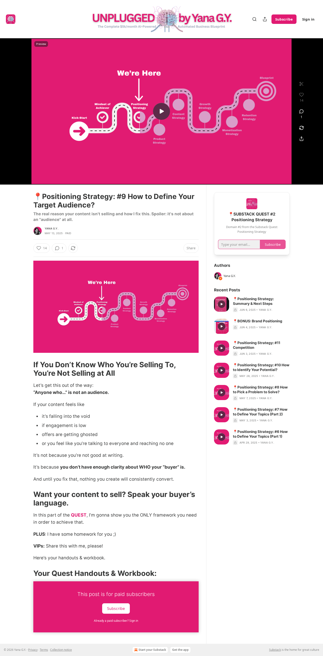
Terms (44, 650)
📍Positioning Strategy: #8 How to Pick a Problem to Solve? (260, 389)
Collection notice (61, 650)
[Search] (254, 19)
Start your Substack (152, 650)
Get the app (180, 650)
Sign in (308, 19)
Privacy (33, 650)
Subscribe (284, 19)
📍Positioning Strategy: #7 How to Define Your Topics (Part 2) (260, 411)
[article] (252, 304)
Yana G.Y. (51, 228)
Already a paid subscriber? (116, 621)
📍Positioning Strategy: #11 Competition (256, 345)
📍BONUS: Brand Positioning (257, 321)
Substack (275, 650)
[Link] (27, 369)
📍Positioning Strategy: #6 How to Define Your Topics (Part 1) (260, 434)
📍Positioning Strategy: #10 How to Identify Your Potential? (261, 367)
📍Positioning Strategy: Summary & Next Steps (253, 301)
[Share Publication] (265, 19)
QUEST (79, 515)
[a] (161, 111)
